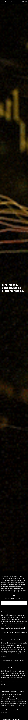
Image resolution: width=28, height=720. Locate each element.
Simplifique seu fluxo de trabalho (11, 660)
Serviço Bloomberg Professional (9, 1)
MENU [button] (24, 1)
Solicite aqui (14, 603)
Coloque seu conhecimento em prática (13, 632)
